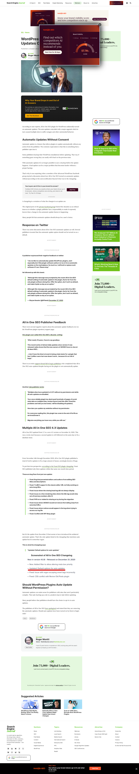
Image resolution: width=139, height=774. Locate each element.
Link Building (57, 731)
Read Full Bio (29, 647)
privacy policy (59, 685)
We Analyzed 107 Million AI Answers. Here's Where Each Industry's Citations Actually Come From (106, 236)
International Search (59, 740)
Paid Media (46, 3)
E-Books (76, 740)
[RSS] (19, 752)
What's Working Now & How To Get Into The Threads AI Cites (106, 266)
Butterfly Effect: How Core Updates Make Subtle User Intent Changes (49, 713)
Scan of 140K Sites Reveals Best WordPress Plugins (72, 712)
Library (76, 737)
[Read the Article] (30, 704)
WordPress (32, 618)
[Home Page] (16, 3)
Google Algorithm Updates (81, 745)
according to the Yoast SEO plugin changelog (57, 466)
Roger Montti (34, 55)
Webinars (77, 3)
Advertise (94, 3)
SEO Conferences (79, 748)
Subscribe (118, 731)
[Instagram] (11, 752)
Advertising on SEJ (100, 731)
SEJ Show (77, 742)
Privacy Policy (119, 742)
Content (36, 740)
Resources (68, 3)
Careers (117, 740)
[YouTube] (15, 748)
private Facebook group (47, 207)
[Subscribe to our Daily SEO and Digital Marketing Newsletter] (127, 3)
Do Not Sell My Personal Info (123, 745)
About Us (86, 3)
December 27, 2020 (56, 300)
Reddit (56, 751)
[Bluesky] (8, 752)
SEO (39, 3)
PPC (55, 745)
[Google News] (8, 748)
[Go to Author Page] (23, 55)
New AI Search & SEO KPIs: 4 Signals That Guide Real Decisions (105, 150)
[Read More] (106, 222)
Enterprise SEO (58, 742)
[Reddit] (15, 752)
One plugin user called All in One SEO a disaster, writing (42, 335)
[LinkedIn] (11, 748)
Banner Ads (98, 737)
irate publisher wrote (36, 387)
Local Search (57, 734)
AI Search (32, 3)
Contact (117, 737)
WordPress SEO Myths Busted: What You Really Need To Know (29, 712)
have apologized (50, 608)
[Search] (130, 3)
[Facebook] (19, 748)
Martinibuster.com (59, 642)
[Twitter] (23, 748)
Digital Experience (39, 745)
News (25, 618)
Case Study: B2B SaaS (101, 734)
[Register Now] (106, 137)
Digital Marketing (58, 3)
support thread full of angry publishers (48, 364)
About (116, 734)
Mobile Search (58, 737)
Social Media (37, 742)
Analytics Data (58, 748)
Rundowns (77, 734)
